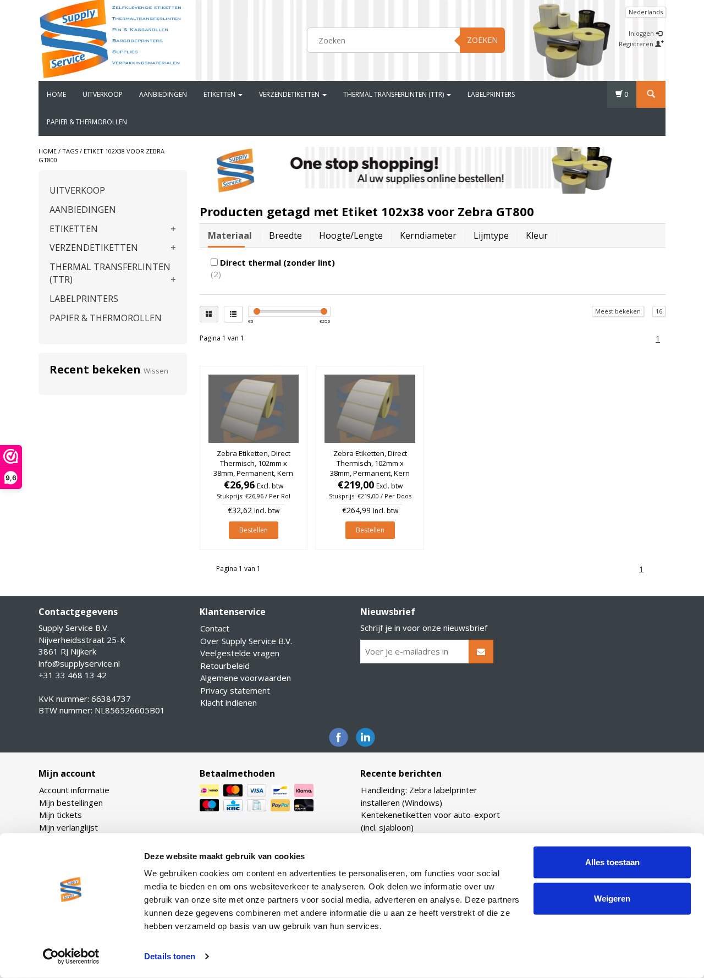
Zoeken (482, 40)
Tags (70, 151)
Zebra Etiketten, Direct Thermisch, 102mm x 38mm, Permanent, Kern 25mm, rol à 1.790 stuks (253, 468)
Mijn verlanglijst (68, 827)
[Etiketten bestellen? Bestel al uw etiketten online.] (110, 38)
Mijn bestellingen (71, 802)
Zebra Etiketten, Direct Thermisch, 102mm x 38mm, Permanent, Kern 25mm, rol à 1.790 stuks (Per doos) (370, 473)
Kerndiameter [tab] (428, 235)
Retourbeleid (225, 665)
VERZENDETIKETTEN (290, 94)
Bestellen (253, 530)
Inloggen (642, 33)
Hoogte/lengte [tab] (351, 235)
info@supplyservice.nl (79, 663)
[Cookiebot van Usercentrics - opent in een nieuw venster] (71, 956)
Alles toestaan (612, 862)
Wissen (156, 371)
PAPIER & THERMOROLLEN (87, 122)
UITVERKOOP (102, 94)
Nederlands (646, 12)
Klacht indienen (228, 702)
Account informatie (74, 789)
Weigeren (612, 898)
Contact (214, 628)
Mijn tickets (60, 814)
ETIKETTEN (220, 94)
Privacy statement (235, 690)
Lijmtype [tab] (491, 235)
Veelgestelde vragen (239, 652)
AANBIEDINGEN (163, 94)
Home (56, 94)
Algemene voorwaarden (245, 677)
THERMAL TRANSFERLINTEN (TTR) (394, 94)
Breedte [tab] (285, 235)
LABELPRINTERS (491, 94)
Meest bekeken (618, 311)
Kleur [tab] (537, 235)
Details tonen (169, 956)
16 (659, 311)
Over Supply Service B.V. (246, 640)
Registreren (637, 44)
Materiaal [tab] (230, 235)
